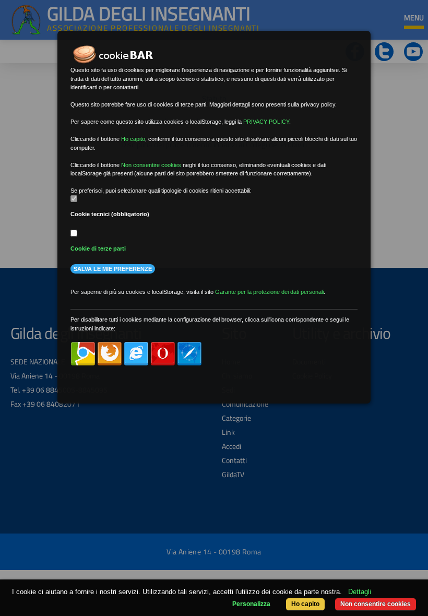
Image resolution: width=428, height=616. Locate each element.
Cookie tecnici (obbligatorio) (109, 214)
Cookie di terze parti (98, 248)
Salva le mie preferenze (113, 269)
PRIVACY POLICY (266, 122)
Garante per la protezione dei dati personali (269, 292)
